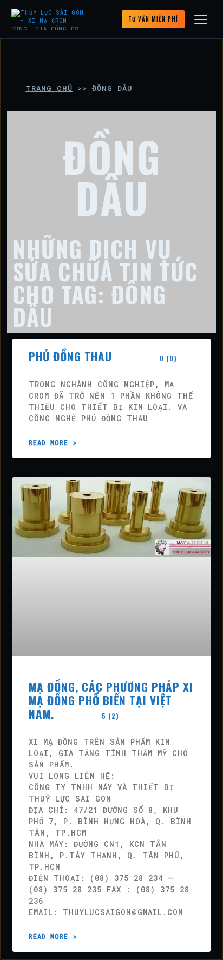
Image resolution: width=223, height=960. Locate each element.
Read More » (53, 442)
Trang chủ (49, 88)
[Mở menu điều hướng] (201, 19)
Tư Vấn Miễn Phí (153, 19)
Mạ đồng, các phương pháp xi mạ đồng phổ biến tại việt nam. (111, 700)
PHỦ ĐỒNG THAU (103, 356)
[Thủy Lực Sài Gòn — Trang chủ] (49, 19)
